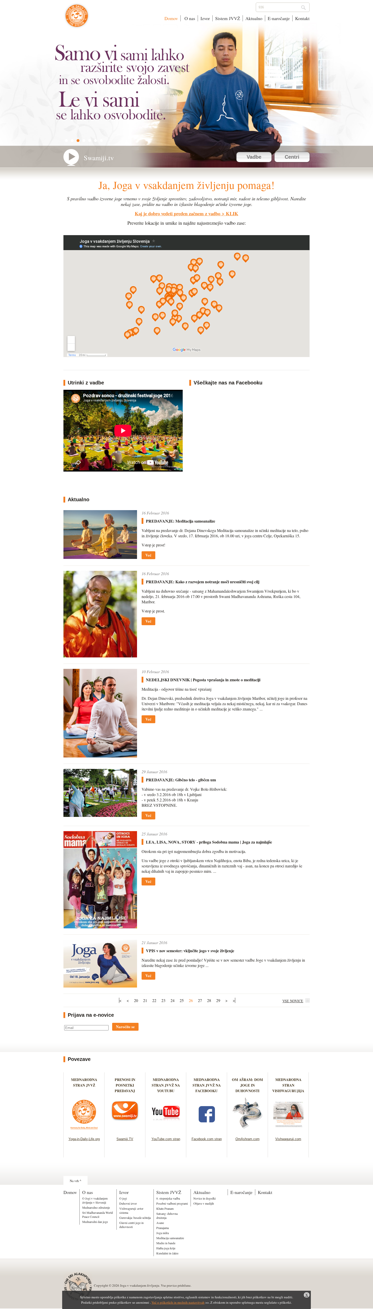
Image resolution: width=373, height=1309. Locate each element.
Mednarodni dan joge (95, 1222)
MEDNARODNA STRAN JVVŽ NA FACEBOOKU (207, 1085)
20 (136, 1000)
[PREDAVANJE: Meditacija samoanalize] (100, 557)
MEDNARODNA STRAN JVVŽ (84, 1085)
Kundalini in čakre (167, 1253)
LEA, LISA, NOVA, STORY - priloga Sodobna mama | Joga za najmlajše (209, 842)
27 (200, 1000)
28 (209, 1000)
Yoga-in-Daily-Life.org (84, 1139)
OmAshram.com (247, 1139)
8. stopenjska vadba (168, 1198)
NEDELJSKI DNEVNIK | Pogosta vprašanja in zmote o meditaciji (203, 680)
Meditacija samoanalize (170, 1238)
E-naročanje (279, 18)
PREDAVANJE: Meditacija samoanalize (180, 521)
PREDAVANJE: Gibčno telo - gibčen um (181, 780)
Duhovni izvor (128, 1203)
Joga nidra (162, 1233)
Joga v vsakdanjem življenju (76, 18)
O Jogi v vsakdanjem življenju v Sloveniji (95, 1200)
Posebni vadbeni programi (172, 1203)
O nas (189, 18)
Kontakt (302, 18)
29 (218, 1000)
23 (163, 1000)
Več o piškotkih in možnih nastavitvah (178, 1302)
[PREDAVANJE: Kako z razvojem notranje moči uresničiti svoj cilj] (100, 655)
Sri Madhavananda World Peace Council (97, 1214)
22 (154, 1000)
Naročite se (125, 1026)
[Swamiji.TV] (125, 1130)
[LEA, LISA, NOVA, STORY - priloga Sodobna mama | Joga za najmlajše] (100, 926)
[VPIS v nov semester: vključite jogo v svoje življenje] (100, 986)
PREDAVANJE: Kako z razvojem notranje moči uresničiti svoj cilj (202, 582)
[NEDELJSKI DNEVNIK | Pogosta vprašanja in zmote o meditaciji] (100, 755)
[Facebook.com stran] (207, 1130)
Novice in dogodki (204, 1198)
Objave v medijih (203, 1203)
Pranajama (162, 1228)
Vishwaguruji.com (288, 1139)
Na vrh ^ (75, 1180)
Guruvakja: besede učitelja (135, 1218)
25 (182, 1000)
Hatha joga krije (165, 1248)
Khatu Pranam (165, 1208)
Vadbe (254, 157)
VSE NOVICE (292, 1000)
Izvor (205, 18)
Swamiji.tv (99, 157)
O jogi (123, 1198)
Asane (160, 1223)
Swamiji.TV (124, 1139)
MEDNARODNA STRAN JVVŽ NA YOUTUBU (166, 1085)
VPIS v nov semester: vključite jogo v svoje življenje (190, 951)
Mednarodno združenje (96, 1207)
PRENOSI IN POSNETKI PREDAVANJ (125, 1085)
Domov (171, 18)
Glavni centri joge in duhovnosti (131, 1225)
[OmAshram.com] (247, 1130)
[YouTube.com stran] (166, 1130)
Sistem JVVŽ (227, 18)
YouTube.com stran (165, 1139)
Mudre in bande (165, 1243)
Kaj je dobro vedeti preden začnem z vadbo (177, 213)
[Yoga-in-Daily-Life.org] (84, 1130)
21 (145, 1000)
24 (173, 1000)
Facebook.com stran (207, 1139)
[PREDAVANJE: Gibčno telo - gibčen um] (100, 815)
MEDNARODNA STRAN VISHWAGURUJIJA (288, 1085)
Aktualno (253, 18)
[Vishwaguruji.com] (288, 1130)
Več (148, 555)
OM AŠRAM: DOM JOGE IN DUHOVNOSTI (247, 1085)
